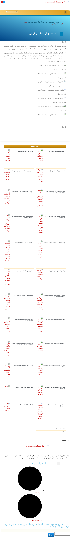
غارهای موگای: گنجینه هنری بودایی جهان (57, 271)
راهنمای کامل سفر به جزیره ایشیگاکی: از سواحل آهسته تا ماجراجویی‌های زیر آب (55, 192)
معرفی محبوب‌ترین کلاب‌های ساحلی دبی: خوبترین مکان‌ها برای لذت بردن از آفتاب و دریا (22, 344)
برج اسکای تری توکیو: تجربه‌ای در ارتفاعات (24, 242)
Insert (51, 535)
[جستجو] (7, 11)
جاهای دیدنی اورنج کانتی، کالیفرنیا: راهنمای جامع (55, 170)
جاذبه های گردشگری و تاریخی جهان (37, 22)
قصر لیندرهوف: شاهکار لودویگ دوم (25, 404)
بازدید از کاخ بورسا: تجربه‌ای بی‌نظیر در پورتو (23, 365)
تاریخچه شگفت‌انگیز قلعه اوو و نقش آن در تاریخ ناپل (54, 343)
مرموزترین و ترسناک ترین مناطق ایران (57, 151)
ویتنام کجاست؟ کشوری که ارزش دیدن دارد (24, 387)
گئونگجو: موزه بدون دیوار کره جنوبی (25, 151)
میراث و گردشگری (54, 22)
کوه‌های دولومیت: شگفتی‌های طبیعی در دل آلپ (55, 319)
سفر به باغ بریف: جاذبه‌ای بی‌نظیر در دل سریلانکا (22, 170)
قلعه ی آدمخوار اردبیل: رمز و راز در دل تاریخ (23, 295)
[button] (65, 12)
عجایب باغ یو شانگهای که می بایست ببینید (24, 271)
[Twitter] (4, 2)
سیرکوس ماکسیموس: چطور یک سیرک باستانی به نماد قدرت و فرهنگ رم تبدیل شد (54, 296)
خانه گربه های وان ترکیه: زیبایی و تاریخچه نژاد (56, 428)
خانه (61, 22)
